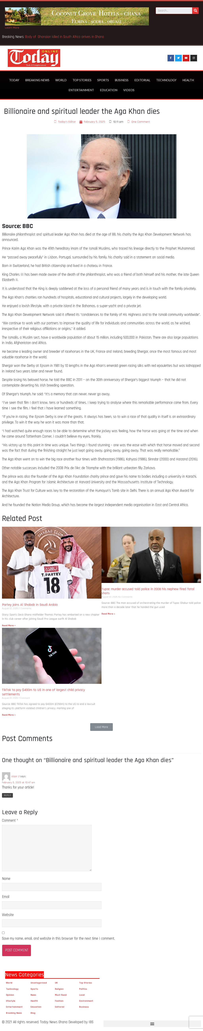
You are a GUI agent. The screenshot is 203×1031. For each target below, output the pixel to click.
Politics (83, 989)
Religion (59, 989)
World (61, 80)
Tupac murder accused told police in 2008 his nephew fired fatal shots (148, 591)
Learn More (12, 28)
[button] (101, 727)
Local (82, 994)
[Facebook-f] (171, 58)
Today (14, 80)
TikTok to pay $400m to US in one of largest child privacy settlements (43, 692)
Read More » (8, 625)
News (33, 994)
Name (6, 878)
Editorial (142, 80)
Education (108, 90)
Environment (86, 1000)
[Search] (195, 10)
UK (56, 982)
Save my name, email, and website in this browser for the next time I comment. (58, 938)
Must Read (61, 994)
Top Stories (82, 80)
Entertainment (81, 90)
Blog (33, 1013)
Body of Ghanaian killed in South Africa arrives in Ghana (65, 37)
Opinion (10, 994)
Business (121, 80)
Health (188, 80)
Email (5, 897)
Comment (10, 820)
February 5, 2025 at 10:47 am (18, 782)
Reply (7, 795)
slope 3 (15, 776)
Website (8, 915)
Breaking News (37, 80)
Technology (166, 80)
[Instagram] (193, 58)
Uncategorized (39, 982)
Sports (103, 80)
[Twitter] (178, 58)
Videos (128, 90)
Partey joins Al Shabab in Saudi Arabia (30, 604)
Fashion (59, 1000)
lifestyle (10, 1000)
